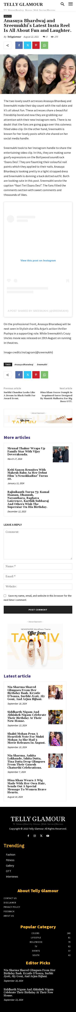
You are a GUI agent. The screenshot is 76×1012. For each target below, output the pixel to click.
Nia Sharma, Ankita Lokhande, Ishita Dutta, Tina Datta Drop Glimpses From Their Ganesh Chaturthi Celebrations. (26, 761)
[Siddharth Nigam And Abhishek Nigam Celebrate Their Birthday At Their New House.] (55, 717)
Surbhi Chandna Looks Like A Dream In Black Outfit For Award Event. (19, 395)
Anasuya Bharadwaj (23, 364)
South (7, 16)
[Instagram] (34, 836)
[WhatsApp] (44, 45)
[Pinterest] (36, 45)
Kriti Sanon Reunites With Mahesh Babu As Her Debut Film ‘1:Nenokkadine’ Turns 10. (27, 474)
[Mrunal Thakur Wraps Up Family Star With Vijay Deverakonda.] (61, 454)
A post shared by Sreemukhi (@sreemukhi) (38, 310)
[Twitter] (27, 45)
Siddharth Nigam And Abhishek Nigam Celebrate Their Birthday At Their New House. (26, 716)
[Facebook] (19, 45)
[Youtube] (47, 836)
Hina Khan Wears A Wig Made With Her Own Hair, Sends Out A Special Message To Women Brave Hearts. (26, 786)
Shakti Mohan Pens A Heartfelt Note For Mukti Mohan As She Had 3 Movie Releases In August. (26, 738)
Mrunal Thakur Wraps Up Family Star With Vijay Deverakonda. (26, 451)
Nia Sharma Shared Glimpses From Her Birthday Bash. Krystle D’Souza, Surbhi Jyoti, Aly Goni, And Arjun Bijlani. (26, 693)
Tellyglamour (14, 36)
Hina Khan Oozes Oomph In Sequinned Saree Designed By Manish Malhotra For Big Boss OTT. (56, 397)
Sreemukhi (42, 364)
